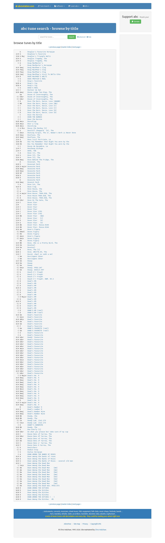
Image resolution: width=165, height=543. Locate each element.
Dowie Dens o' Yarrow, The (40, 443)
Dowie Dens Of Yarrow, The (40, 436)
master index (66, 47)
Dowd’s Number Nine (36, 411)
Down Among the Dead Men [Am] (42, 468)
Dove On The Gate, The (38, 200)
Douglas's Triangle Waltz (39, 56)
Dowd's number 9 (35, 409)
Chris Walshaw (100, 530)
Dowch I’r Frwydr (35, 276)
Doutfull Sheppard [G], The (41, 130)
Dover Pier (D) (35, 220)
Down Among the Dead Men (39, 463)
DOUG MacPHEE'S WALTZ (37, 76)
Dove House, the (35, 189)
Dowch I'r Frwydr (35, 272)
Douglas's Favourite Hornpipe (41, 52)
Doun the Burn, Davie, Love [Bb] (42, 103)
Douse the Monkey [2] (37, 128)
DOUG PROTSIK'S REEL (37, 79)
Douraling (32, 121)
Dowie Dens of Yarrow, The (40, 434)
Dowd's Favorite (35, 315)
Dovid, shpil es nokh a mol (40, 254)
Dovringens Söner (35, 256)
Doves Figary (33, 232)
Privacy (85, 524)
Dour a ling (33, 124)
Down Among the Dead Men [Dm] (42, 472)
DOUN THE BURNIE (35, 117)
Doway (30, 261)
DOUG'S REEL (33, 88)
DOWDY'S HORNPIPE (35, 425)
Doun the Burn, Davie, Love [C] (42, 106)
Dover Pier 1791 (35, 211)
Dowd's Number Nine (36, 414)
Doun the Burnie (35, 115)
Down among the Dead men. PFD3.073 (43, 486)
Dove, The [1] (34, 249)
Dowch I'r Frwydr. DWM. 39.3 (41, 279)
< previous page (54, 47)
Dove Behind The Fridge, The (41, 160)
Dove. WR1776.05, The (37, 252)
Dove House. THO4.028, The (40, 193)
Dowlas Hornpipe (35, 452)
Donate (137, 22)
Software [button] (59, 6)
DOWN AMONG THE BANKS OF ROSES (42, 454)
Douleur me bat (34, 90)
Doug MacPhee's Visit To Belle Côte (44, 74)
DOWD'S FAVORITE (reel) (38, 328)
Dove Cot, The (34, 184)
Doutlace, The (34, 135)
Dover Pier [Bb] (36, 216)
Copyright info (95, 524)
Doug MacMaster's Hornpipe (40, 65)
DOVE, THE (32, 151)
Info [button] (86, 6)
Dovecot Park (33, 182)
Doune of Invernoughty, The (40, 94)
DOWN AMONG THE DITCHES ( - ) (41, 497)
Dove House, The (35, 191)
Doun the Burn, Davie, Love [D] (42, 110)
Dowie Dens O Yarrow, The (39, 445)
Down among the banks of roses (42, 456)
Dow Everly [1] (34, 429)
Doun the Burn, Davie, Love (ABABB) (44, 101)
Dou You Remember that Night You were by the (48, 142)
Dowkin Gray (33, 450)
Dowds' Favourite (35, 337)
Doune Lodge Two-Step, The (40, 92)
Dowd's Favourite (35, 333)
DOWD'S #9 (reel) (35, 310)
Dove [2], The (34, 155)
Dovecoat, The (34, 162)
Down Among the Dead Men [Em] (42, 477)
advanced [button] (82, 37)
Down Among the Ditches (38, 490)
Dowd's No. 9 (33, 375)
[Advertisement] (65, 17)
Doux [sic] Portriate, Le (39, 139)
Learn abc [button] (74, 6)
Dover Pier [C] (35, 218)
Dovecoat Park (34, 164)
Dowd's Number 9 (35, 407)
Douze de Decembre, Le (38, 146)
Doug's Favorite (35, 81)
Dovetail (31, 245)
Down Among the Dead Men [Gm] (42, 481)
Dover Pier (32, 202)
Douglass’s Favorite (37, 54)
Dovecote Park (34, 166)
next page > (76, 47)
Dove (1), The (34, 153)
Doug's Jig (32, 83)
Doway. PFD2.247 (35, 268)
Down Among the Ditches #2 (41, 499)
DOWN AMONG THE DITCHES (38, 488)
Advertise (67, 524)
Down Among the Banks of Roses (42, 459)
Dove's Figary (34, 229)
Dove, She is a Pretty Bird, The (42, 243)
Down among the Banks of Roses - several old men (50, 461)
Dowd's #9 (32, 281)
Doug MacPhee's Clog (37, 67)
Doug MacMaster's (35, 63)
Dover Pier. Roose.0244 (38, 225)
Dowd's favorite (35, 326)
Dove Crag (32, 187)
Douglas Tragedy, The (37, 58)
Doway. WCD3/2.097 (36, 270)
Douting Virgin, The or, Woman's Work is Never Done (52, 133)
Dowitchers (32, 447)
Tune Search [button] (44, 6)
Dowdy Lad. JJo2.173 (37, 420)
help (89, 37)
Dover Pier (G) (35, 223)
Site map (77, 524)
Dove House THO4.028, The (39, 196)
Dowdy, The (32, 418)
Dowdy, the (32, 416)
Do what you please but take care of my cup (48, 432)
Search (71, 37)
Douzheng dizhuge (35, 148)
